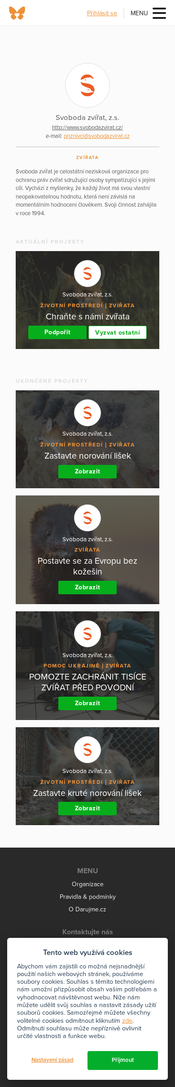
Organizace (88, 884)
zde (127, 1021)
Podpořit (57, 332)
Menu (139, 13)
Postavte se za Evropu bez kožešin (87, 566)
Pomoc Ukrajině (72, 666)
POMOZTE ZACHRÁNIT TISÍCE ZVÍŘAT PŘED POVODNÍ (87, 682)
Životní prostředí (71, 305)
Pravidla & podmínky (88, 897)
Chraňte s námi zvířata (88, 316)
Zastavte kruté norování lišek (87, 793)
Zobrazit (88, 471)
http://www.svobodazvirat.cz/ (87, 127)
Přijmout (123, 1060)
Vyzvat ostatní (117, 332)
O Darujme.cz (87, 909)
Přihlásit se (102, 13)
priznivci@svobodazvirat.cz (97, 136)
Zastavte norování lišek (87, 456)
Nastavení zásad (52, 1060)
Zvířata (87, 157)
